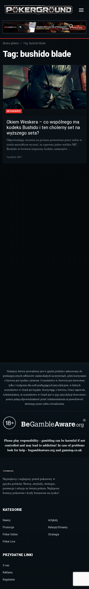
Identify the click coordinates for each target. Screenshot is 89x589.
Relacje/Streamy (57, 527)
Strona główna (11, 43)
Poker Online (10, 534)
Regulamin (9, 579)
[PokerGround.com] (38, 10)
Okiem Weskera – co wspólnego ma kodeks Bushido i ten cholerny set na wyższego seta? (43, 127)
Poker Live (9, 541)
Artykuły (53, 520)
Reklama (8, 572)
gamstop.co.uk (72, 450)
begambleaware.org (41, 450)
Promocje (8, 527)
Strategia (53, 534)
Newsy (6, 520)
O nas (6, 565)
